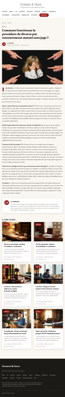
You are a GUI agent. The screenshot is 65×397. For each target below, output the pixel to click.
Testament (6, 15)
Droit (11, 11)
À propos (34, 15)
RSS (35, 378)
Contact (44, 15)
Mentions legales (27, 378)
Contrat (30, 11)
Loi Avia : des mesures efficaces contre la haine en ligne (13, 289)
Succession (16, 15)
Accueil (5, 11)
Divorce (22, 11)
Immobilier (25, 15)
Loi (16, 11)
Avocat (44, 11)
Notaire (37, 11)
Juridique (52, 11)
